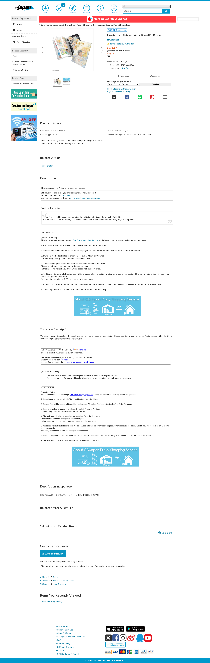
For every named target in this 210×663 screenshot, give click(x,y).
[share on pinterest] (152, 96)
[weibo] (131, 638)
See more (167, 533)
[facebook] (115, 638)
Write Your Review (53, 553)
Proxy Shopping (59, 584)
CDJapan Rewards (65, 647)
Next (102, 50)
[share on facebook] (126, 96)
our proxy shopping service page (85, 198)
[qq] (140, 638)
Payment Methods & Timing (118, 92)
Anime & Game (67, 581)
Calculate (155, 84)
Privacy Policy (63, 626)
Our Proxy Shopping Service (85, 240)
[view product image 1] (57, 82)
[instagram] (123, 638)
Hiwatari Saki (113, 39)
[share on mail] (165, 96)
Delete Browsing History (51, 602)
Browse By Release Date (23, 84)
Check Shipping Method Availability (121, 89)
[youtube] (148, 638)
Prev (42, 50)
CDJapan (44, 577)
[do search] (166, 11)
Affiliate (60, 650)
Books (55, 581)
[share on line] (139, 96)
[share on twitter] (113, 96)
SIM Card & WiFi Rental (68, 654)
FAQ (59, 640)
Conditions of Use (65, 630)
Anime (55, 577)
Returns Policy (63, 643)
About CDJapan (64, 633)
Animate (66, 195)
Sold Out (125, 68)
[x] (108, 638)
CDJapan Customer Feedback (71, 636)
